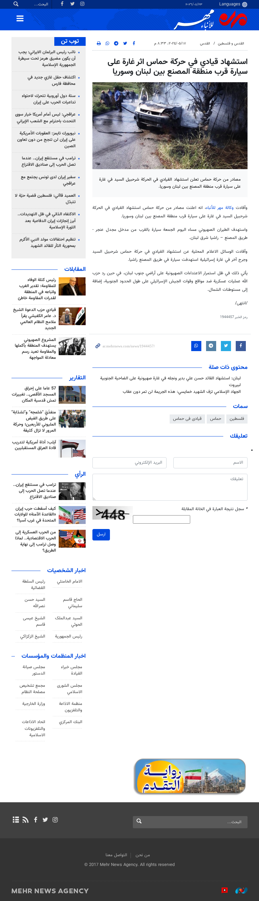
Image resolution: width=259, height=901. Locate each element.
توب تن (70, 41)
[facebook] (35, 820)
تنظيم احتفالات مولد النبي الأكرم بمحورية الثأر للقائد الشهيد (48, 242)
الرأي (80, 474)
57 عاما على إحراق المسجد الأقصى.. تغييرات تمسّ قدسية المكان (34, 394)
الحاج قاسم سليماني (72, 603)
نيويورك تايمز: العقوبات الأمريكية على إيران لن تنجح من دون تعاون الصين (46, 140)
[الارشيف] (15, 820)
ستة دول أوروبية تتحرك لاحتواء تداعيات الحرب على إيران (49, 99)
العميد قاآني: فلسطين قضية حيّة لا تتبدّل (45, 199)
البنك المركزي (70, 722)
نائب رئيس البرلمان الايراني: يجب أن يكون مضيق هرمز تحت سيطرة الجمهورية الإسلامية (47, 58)
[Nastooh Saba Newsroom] (238, 891)
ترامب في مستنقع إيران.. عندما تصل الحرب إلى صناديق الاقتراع (49, 161)
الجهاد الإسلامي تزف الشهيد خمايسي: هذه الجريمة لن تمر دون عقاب (182, 392)
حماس (215, 418)
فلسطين (237, 418)
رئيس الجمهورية (68, 636)
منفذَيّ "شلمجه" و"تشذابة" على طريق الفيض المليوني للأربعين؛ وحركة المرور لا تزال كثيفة (33, 421)
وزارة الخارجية (33, 704)
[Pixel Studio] (221, 891)
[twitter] (45, 820)
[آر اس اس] (25, 820)
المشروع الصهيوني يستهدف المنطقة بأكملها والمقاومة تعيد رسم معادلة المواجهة (35, 349)
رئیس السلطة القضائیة (33, 584)
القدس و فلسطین (231, 43)
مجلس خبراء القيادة (71, 670)
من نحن (143, 855)
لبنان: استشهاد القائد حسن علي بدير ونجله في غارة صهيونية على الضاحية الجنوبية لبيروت (170, 381)
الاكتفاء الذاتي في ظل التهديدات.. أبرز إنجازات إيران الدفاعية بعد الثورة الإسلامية (47, 220)
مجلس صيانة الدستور (34, 670)
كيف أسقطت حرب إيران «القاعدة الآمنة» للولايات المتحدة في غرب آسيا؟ (35, 514)
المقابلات (75, 269)
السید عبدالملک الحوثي (68, 621)
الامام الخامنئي (69, 581)
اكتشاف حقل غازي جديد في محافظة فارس (52, 80)
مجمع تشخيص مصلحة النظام (32, 688)
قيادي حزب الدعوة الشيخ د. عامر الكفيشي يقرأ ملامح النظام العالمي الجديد (34, 319)
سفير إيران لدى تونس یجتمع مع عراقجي (48, 180)
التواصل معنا (116, 855)
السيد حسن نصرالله (35, 603)
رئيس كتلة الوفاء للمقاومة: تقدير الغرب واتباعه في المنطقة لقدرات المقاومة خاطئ (37, 289)
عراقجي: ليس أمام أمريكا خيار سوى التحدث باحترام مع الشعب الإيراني (45, 117)
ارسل (101, 534)
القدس (205, 43)
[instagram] (55, 820)
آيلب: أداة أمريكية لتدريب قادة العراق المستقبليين (34, 445)
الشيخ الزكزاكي (32, 636)
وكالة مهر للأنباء (220, 208)
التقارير (77, 378)
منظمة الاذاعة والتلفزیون (70, 707)
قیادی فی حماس (187, 418)
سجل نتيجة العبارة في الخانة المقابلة (214, 509)
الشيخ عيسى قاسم (34, 621)
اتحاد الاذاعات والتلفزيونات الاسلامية (33, 728)
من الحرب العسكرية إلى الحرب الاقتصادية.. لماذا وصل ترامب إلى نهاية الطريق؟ (35, 541)
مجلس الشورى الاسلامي (69, 688)
